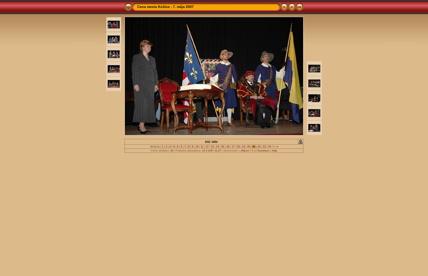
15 (222, 146)
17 (233, 146)
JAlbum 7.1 (247, 150)
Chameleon (263, 150)
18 (238, 146)
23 (264, 146)
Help (274, 150)
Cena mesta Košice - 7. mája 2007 (165, 7)
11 (202, 146)
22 (259, 146)
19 (243, 146)
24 (269, 146)
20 (248, 146)
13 (212, 146)
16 (228, 146)
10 (197, 146)
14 (217, 146)
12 (207, 146)
